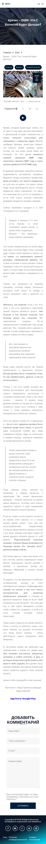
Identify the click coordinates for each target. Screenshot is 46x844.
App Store (15, 698)
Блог (22, 101)
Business (19, 67)
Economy (9, 67)
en (43, 4)
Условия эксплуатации (34, 838)
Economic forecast (33, 67)
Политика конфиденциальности (18, 838)
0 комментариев (33, 101)
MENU (7, 3)
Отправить (23, 806)
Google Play (29, 698)
